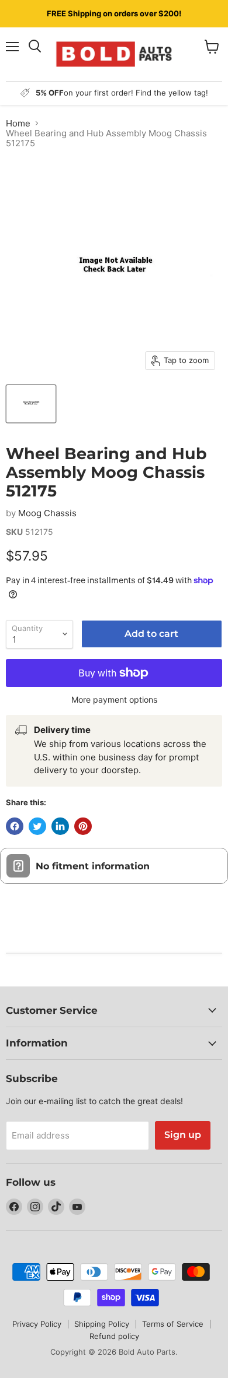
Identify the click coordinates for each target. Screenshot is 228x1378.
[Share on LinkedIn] (60, 826)
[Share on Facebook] (14, 826)
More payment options (114, 699)
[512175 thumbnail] (31, 403)
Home (18, 123)
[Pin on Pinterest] (83, 826)
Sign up (182, 1134)
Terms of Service (172, 1323)
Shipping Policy (101, 1323)
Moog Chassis (47, 513)
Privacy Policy (36, 1323)
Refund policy (114, 1336)
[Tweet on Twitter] (37, 826)
